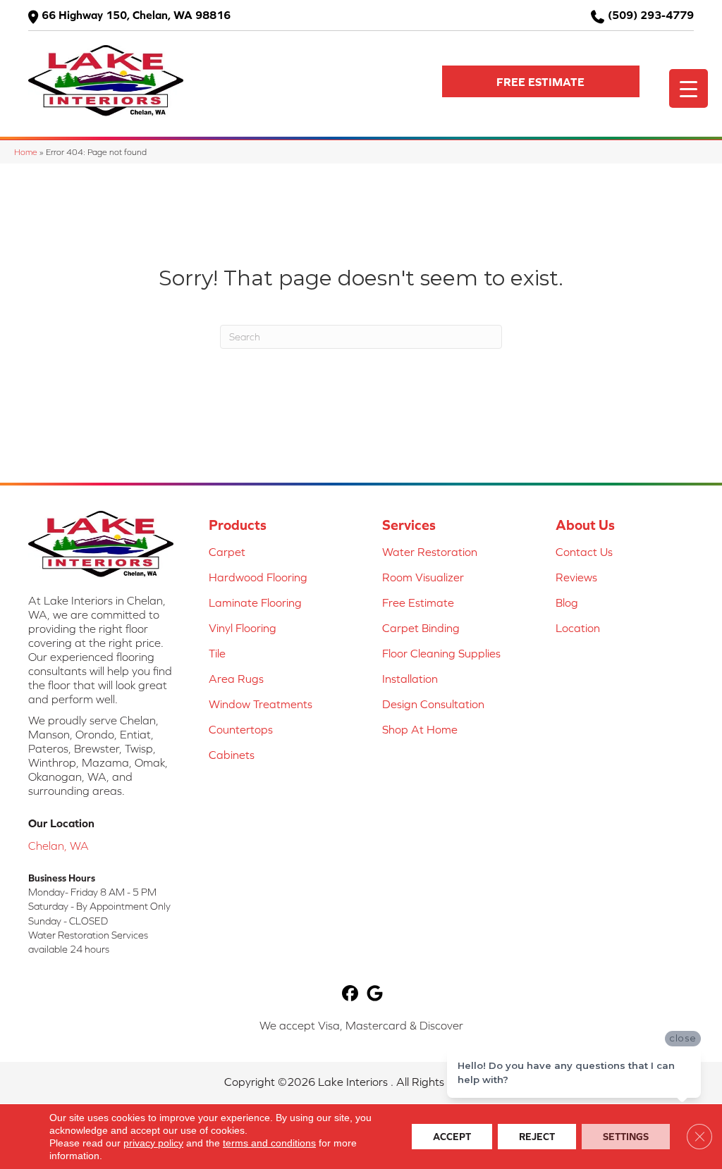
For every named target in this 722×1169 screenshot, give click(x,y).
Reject (537, 1136)
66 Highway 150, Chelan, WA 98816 (136, 14)
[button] (541, 81)
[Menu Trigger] (688, 88)
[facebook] (350, 994)
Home (25, 151)
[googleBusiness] (375, 994)
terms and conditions (269, 1143)
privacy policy (153, 1143)
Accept (452, 1136)
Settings (626, 1136)
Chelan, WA (58, 845)
